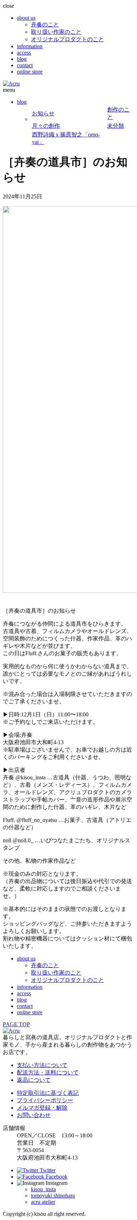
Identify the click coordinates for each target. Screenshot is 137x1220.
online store (30, 72)
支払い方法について (42, 1065)
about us (26, 18)
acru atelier (43, 1202)
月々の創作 (46, 126)
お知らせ (43, 113)
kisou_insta (43, 1189)
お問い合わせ (34, 1115)
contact (25, 65)
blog (22, 59)
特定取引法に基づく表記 (48, 1093)
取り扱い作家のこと (56, 32)
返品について (34, 1080)
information (30, 46)
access (24, 53)
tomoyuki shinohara (53, 1196)
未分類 (115, 126)
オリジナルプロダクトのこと (67, 39)
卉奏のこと (45, 24)
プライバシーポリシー (45, 1100)
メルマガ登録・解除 (42, 1108)
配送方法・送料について (48, 1072)
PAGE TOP (16, 1024)
